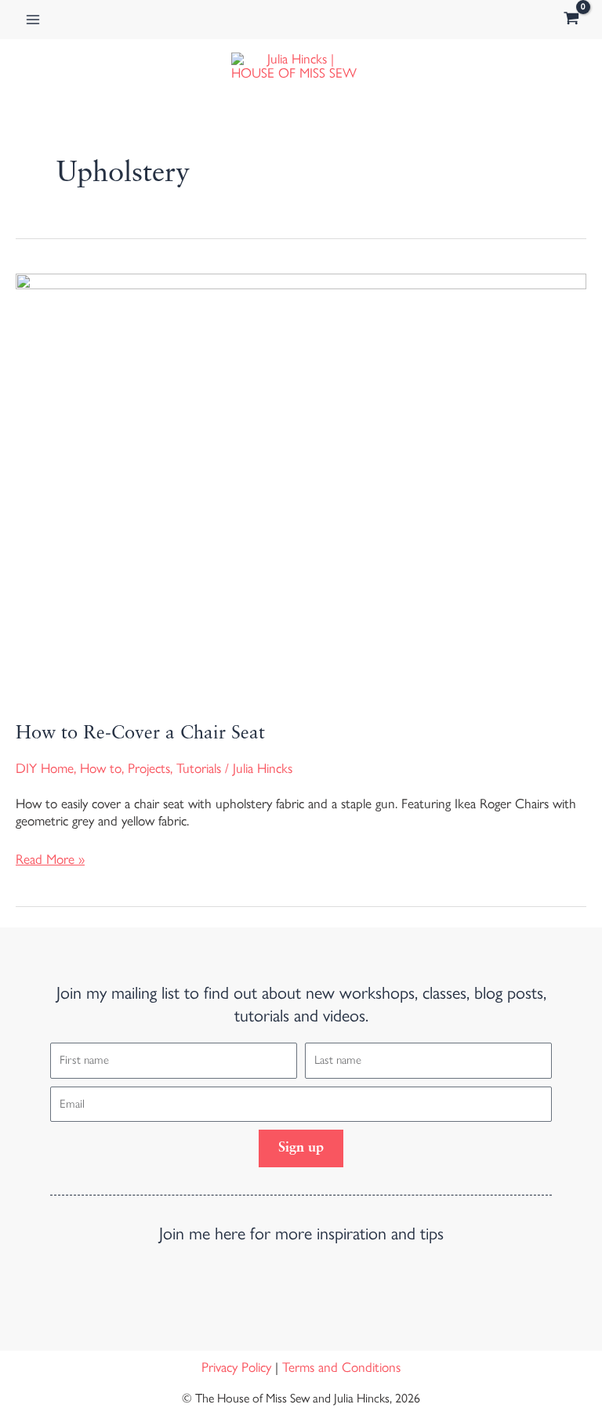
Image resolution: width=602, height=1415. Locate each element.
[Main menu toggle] (33, 19)
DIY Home (45, 768)
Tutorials (198, 768)
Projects (149, 768)
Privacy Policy (236, 1367)
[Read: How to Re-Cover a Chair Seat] (301, 485)
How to (100, 768)
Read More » (50, 859)
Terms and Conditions (341, 1367)
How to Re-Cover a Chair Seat (140, 733)
